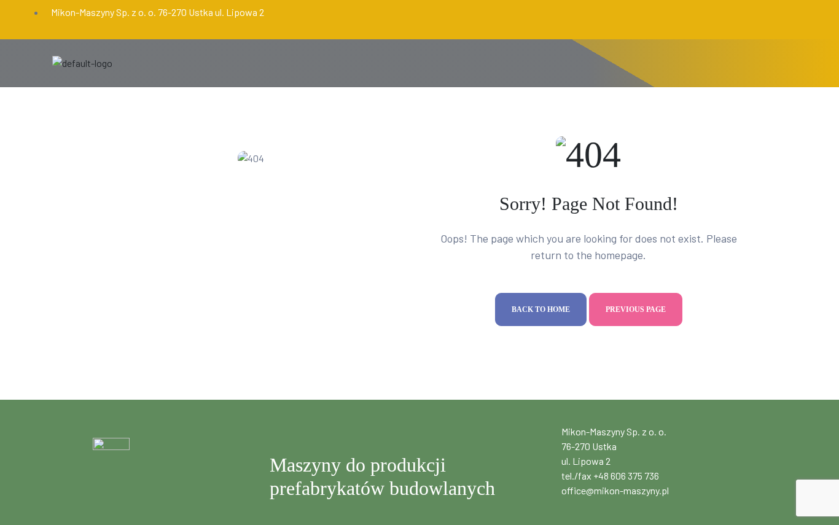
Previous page (636, 309)
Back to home (541, 309)
